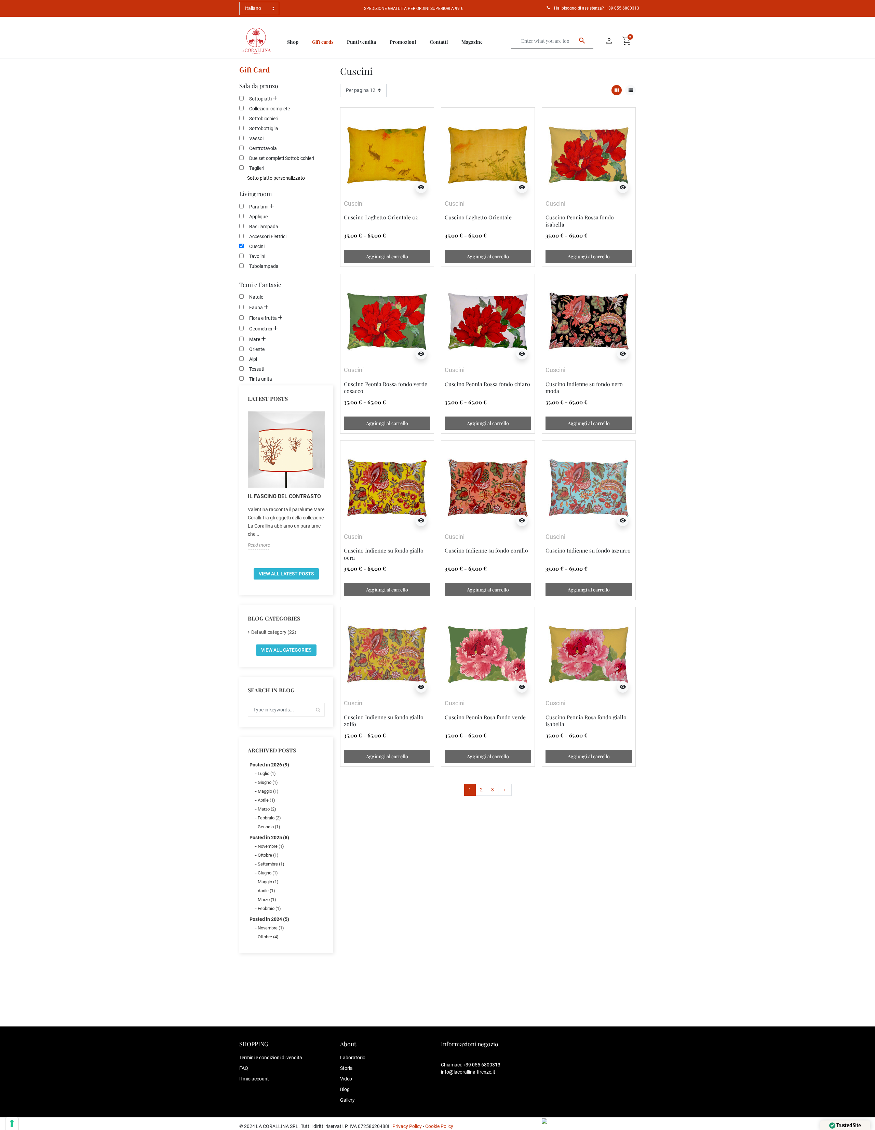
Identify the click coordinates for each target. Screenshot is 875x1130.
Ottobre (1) (268, 855)
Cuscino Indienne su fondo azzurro (588, 550)
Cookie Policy (439, 1126)
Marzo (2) (267, 809)
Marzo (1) (267, 899)
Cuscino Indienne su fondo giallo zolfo (383, 720)
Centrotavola (263, 148)
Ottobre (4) (268, 936)
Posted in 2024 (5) (269, 919)
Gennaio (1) (269, 826)
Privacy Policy (407, 1126)
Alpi (253, 359)
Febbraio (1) (269, 908)
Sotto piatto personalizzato (276, 178)
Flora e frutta (263, 318)
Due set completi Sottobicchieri (281, 158)
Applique (258, 216)
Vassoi (256, 138)
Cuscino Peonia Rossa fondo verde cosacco (385, 387)
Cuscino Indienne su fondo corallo (486, 550)
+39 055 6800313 (622, 8)
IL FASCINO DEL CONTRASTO (284, 496)
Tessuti (256, 369)
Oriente (257, 349)
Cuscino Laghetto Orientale (478, 217)
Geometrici (260, 328)
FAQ (243, 1068)
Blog (345, 1089)
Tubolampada (264, 266)
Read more (259, 545)
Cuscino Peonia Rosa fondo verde (485, 717)
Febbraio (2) (269, 817)
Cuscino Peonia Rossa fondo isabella (580, 221)
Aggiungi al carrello (387, 256)
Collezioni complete (269, 108)
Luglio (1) (267, 773)
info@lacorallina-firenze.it (468, 1072)
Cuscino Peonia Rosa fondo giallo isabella (586, 720)
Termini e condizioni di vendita (270, 1057)
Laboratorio (352, 1057)
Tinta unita (260, 379)
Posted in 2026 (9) (269, 764)
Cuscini (257, 246)
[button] (627, 41)
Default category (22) (273, 632)
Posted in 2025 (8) (269, 837)
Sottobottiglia (263, 128)
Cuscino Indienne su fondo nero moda (584, 387)
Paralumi (258, 206)
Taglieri (256, 168)
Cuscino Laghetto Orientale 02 (381, 217)
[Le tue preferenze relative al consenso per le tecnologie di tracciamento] (11, 1123)
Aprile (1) (266, 800)
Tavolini (257, 256)
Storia (346, 1068)
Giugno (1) (268, 782)
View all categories (286, 650)
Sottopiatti (260, 98)
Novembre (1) (271, 846)
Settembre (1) (271, 864)
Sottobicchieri (263, 118)
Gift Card (254, 69)
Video (346, 1078)
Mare (254, 339)
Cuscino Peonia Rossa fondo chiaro (487, 383)
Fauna (256, 307)
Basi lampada (263, 226)
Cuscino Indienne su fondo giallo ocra (383, 554)
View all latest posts (286, 573)
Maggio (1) (268, 791)
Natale (256, 297)
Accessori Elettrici (267, 236)
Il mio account (254, 1078)
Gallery (347, 1100)
